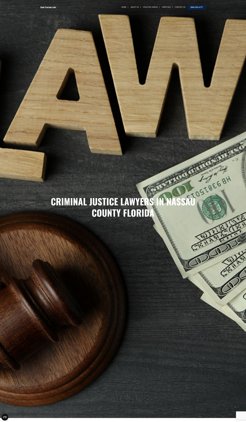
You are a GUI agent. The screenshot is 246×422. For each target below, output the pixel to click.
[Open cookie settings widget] (4, 417)
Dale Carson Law (48, 7)
